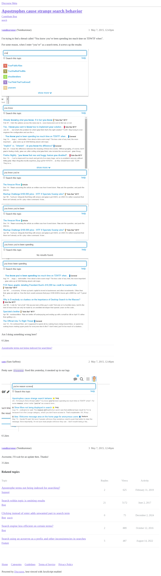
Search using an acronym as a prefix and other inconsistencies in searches (44, 538)
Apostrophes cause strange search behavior (42, 11)
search (4, 20)
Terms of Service (47, 564)
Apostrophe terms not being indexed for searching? (27, 348)
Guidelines (30, 564)
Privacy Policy (65, 564)
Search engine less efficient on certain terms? (27, 525)
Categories (16, 564)
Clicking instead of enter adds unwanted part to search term (36, 513)
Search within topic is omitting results (23, 500)
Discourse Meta (9, 3)
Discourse (19, 571)
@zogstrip (19, 370)
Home (5, 564)
